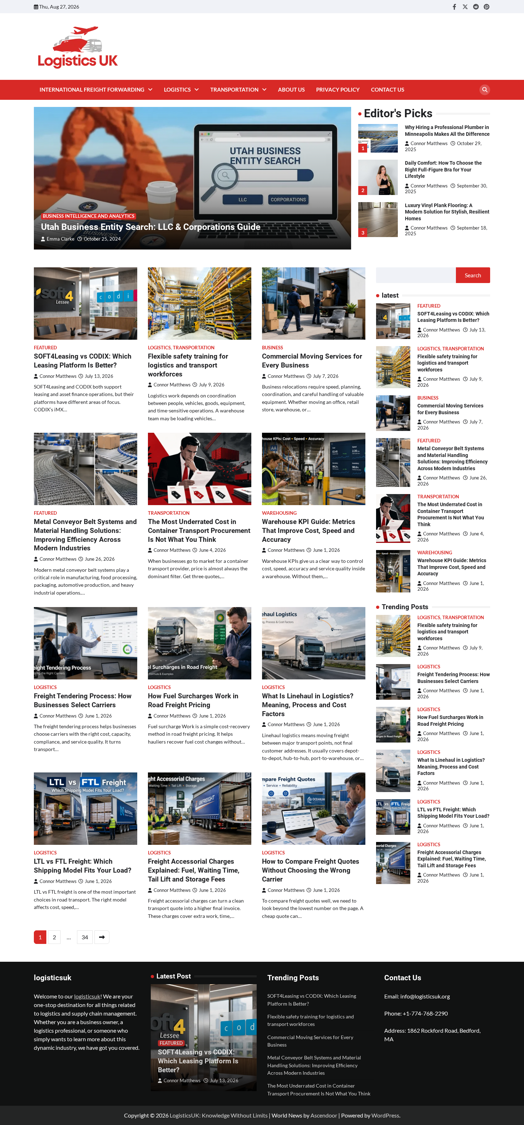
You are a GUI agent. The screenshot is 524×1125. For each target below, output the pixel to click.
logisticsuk (87, 996)
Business (272, 347)
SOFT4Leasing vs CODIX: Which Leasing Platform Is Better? (83, 360)
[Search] (484, 89)
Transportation (234, 89)
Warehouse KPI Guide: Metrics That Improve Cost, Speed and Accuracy (308, 531)
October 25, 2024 (102, 239)
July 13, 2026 (224, 1080)
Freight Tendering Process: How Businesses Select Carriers (83, 700)
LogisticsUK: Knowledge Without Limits (219, 1115)
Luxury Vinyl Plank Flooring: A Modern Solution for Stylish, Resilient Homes (447, 211)
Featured (45, 347)
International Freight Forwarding (92, 89)
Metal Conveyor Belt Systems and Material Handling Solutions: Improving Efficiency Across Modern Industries (85, 535)
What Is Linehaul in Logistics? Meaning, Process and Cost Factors (307, 705)
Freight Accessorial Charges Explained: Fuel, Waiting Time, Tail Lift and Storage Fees (194, 870)
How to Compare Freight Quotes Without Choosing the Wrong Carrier (310, 870)
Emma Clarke (61, 239)
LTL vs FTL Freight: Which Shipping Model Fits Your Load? (82, 865)
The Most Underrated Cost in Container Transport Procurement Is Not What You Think (199, 531)
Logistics (177, 89)
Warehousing (279, 513)
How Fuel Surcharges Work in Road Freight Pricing (193, 700)
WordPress (385, 1115)
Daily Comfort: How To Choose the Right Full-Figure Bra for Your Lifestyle (443, 169)
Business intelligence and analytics (88, 216)
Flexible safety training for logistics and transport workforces (188, 365)
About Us (291, 89)
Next (101, 937)
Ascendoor (323, 1115)
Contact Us (387, 89)
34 (85, 937)
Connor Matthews (429, 143)
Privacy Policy (338, 89)
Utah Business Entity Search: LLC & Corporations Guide (151, 227)
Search (473, 275)
